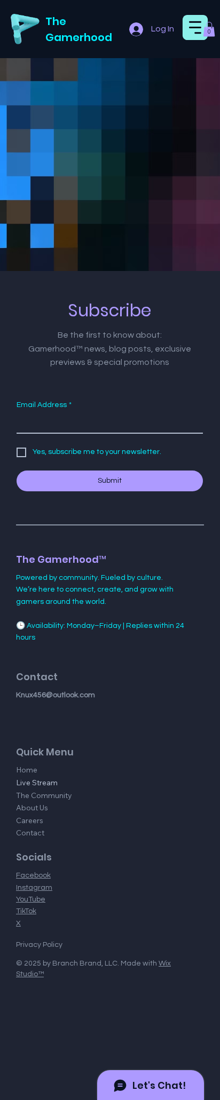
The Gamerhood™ (61, 559)
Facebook (33, 875)
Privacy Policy (39, 944)
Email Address (44, 405)
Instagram (34, 887)
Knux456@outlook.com (55, 695)
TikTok (26, 911)
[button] (209, 29)
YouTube (30, 899)
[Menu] (195, 27)
